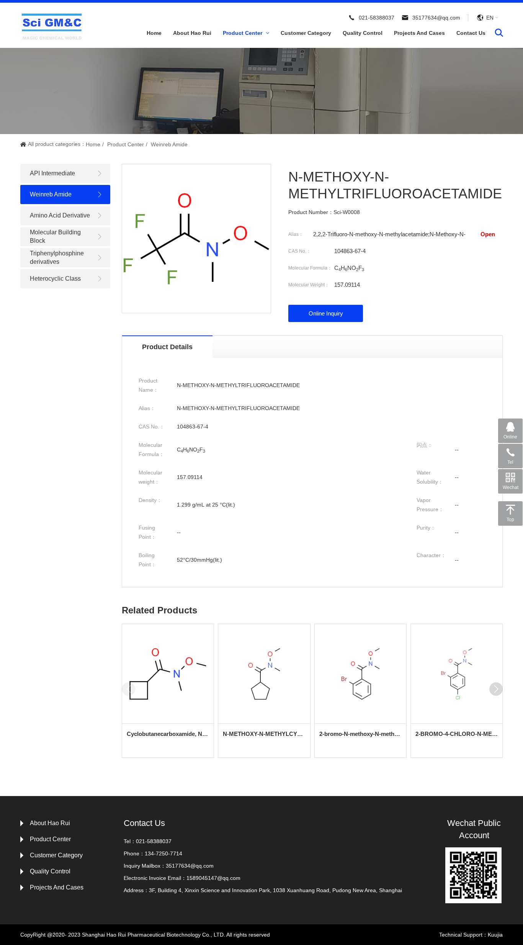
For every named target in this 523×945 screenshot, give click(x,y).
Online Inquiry (326, 313)
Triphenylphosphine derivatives (57, 257)
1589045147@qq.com (213, 878)
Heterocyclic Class (55, 278)
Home (154, 33)
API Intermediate (52, 173)
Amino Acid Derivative (60, 215)
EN (490, 18)
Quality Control (362, 33)
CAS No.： (299, 251)
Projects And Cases (419, 33)
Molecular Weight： (308, 285)
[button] (496, 689)
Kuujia (495, 935)
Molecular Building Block (55, 236)
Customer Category (306, 33)
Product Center (243, 33)
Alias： (295, 234)
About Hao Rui (192, 33)
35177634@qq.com (436, 18)
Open (488, 234)
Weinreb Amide (169, 144)
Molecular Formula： (310, 268)
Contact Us (470, 33)
